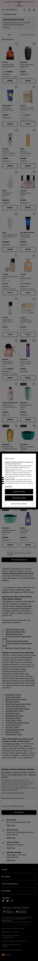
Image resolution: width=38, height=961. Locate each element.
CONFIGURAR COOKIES (19, 504)
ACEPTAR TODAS (19, 491)
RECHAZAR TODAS (19, 498)
